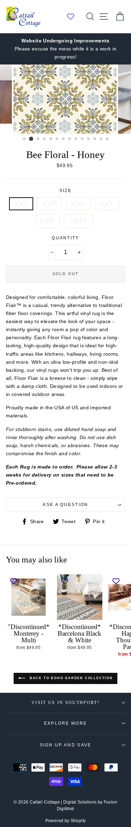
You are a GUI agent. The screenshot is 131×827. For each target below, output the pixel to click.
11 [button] (88, 139)
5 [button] (51, 139)
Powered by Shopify (65, 820)
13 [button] (101, 139)
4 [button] (44, 139)
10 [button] (82, 139)
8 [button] (70, 139)
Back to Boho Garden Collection (70, 678)
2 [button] (31, 139)
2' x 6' (47, 221)
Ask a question (65, 505)
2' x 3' (21, 203)
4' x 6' (79, 203)
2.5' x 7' (78, 221)
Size (65, 191)
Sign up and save (66, 745)
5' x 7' (107, 203)
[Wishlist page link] (74, 16)
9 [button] (76, 139)
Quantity (65, 238)
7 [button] (63, 139)
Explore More (65, 723)
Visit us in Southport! (65, 702)
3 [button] (38, 139)
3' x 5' (50, 203)
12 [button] (95, 139)
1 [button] (24, 139)
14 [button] (107, 139)
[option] (65, 49)
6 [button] (57, 139)
